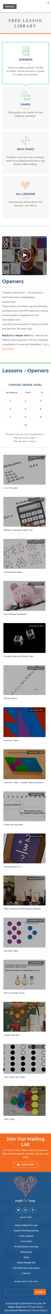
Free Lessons (26, 1236)
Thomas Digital (39, 1310)
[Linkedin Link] (25, 1210)
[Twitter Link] (18, 1210)
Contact (26, 1273)
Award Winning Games (26, 1230)
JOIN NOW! (27, 1164)
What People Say (26, 1262)
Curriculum (26, 1241)
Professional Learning (26, 1246)
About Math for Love (26, 1225)
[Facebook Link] (32, 1210)
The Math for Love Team (26, 1268)
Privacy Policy (35, 1306)
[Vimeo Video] (24, 255)
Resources (26, 1252)
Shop (26, 1257)
